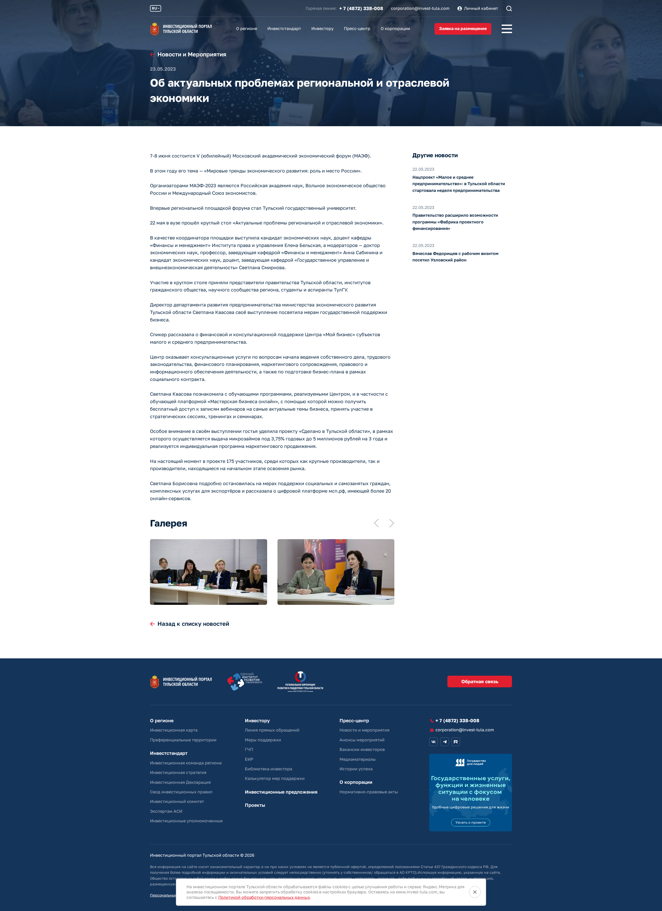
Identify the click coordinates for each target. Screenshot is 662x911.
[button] (376, 523)
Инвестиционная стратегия (178, 772)
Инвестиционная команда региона (186, 762)
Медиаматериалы (358, 759)
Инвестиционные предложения (281, 792)
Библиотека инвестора (268, 768)
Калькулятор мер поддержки (275, 778)
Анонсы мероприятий (362, 739)
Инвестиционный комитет (177, 801)
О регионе (246, 28)
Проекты (255, 805)
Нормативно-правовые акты (369, 791)
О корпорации (395, 28)
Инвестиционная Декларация (180, 782)
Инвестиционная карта (174, 730)
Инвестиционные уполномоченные (186, 820)
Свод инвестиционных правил (181, 791)
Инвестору (322, 28)
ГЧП (249, 749)
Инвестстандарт (284, 28)
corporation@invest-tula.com (420, 8)
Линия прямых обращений (272, 730)
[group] (208, 572)
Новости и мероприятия (364, 730)
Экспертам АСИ (166, 811)
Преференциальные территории (183, 739)
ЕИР (249, 759)
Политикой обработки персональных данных (264, 897)
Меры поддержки (263, 739)
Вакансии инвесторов (362, 749)
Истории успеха (356, 768)
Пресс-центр (357, 28)
